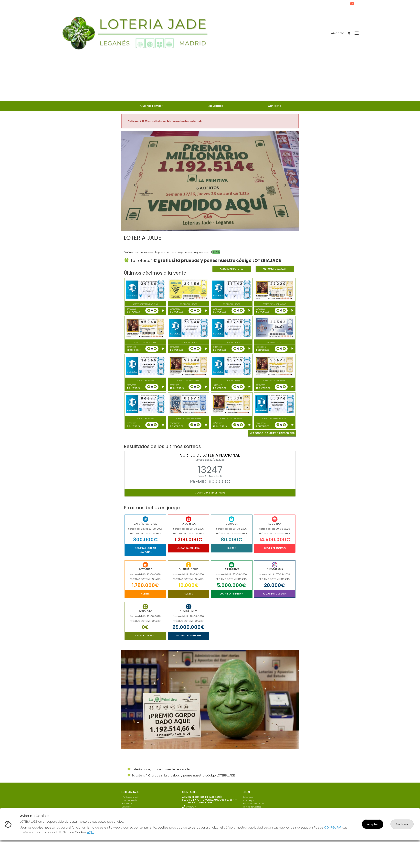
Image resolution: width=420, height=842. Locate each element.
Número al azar (276, 268)
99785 (216, 252)
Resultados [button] (215, 106)
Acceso (339, 33)
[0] (350, 33)
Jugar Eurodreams (274, 593)
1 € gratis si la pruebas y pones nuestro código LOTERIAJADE (216, 260)
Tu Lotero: (140, 260)
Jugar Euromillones (188, 635)
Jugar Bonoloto (145, 635)
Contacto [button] (274, 106)
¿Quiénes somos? (130, 798)
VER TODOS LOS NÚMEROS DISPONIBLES (272, 433)
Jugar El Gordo (274, 548)
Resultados (127, 804)
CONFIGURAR (333, 827)
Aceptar (372, 824)
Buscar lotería (233, 268)
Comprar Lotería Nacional (145, 549)
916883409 (191, 807)
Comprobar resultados (210, 492)
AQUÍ (90, 832)
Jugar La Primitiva (231, 593)
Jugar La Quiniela (188, 548)
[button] (134, 185)
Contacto (126, 807)
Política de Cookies (252, 807)
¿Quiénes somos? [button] (151, 106)
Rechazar (402, 824)
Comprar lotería (129, 801)
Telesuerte (248, 798)
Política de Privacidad (253, 804)
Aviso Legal (248, 801)
